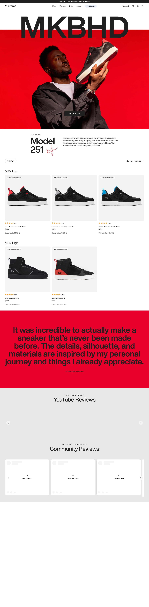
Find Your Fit (91, 6)
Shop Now (74, 114)
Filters (11, 161)
